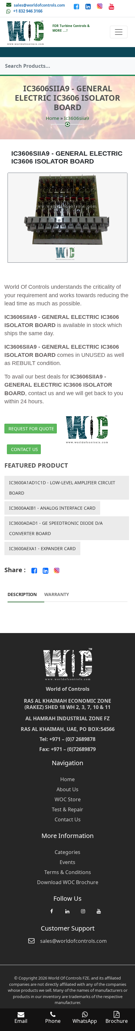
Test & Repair (67, 809)
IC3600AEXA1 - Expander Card (42, 548)
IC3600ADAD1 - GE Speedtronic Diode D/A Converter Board (56, 528)
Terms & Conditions (67, 872)
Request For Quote (31, 429)
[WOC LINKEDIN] (67, 914)
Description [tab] (22, 594)
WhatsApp (85, 1021)
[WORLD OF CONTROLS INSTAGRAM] (100, 6)
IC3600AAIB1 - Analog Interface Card (52, 508)
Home (52, 118)
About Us (67, 789)
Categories (67, 852)
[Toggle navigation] (118, 32)
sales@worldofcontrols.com (39, 5)
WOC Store (68, 799)
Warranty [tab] (56, 594)
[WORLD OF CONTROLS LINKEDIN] (88, 6)
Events (67, 862)
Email (20, 1021)
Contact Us (24, 449)
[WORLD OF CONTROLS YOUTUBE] (111, 6)
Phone (53, 1021)
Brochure (116, 1021)
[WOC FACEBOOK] (51, 914)
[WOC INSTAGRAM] (83, 914)
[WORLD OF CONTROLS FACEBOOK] (77, 6)
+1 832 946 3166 (27, 11)
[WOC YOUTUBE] (98, 914)
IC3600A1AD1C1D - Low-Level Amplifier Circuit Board (62, 488)
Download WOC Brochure (67, 882)
